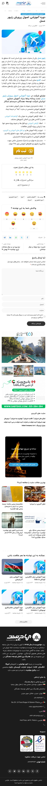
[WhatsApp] (16, 237)
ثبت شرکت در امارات (30, 422)
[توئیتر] (33, 771)
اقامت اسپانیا (28, 419)
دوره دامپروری (13, 197)
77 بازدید (41, 26)
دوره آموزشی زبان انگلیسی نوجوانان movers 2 (35, 609)
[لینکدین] (23, 771)
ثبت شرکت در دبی (17, 422)
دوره (22, 197)
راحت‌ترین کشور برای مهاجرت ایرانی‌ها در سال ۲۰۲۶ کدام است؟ (13, 532)
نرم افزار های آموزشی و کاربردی (14, 130)
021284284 (32, 762)
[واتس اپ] (10, 771)
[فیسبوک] (37, 771)
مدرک (29, 200)
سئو (26, 783)
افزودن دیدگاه (32, 26)
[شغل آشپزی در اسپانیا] (34, 494)
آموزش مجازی (31, 197)
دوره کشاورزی (39, 200)
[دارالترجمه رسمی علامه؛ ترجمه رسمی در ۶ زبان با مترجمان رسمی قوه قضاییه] (12, 494)
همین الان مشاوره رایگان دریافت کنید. (23, 465)
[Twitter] (21, 237)
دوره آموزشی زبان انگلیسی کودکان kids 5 (35, 578)
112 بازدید (7, 613)
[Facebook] (27, 237)
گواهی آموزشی (33, 123)
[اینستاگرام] (28, 771)
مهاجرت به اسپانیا (16, 419)
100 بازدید (29, 613)
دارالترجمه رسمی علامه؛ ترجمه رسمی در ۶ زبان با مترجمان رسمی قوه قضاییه (12, 506)
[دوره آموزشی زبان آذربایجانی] (12, 567)
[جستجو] (3, 3)
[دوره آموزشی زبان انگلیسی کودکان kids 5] (34, 567)
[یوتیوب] (19, 771)
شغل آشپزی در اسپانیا (37, 504)
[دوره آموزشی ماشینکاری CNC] (12, 597)
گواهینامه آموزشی (11, 116)
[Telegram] (4, 237)
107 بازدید (29, 583)
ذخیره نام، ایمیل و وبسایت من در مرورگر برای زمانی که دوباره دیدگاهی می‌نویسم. (25, 316)
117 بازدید (6, 583)
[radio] (16, 173)
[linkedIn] (10, 237)
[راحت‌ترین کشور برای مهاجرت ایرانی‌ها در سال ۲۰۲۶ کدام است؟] (12, 520)
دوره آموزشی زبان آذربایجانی (16, 578)
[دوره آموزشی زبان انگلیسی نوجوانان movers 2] (34, 597)
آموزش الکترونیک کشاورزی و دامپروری (32, 14)
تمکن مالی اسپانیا (39, 419)
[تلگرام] (14, 771)
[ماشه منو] (42, 3)
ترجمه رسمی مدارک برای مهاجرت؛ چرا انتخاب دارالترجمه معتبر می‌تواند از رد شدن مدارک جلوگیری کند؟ (34, 534)
